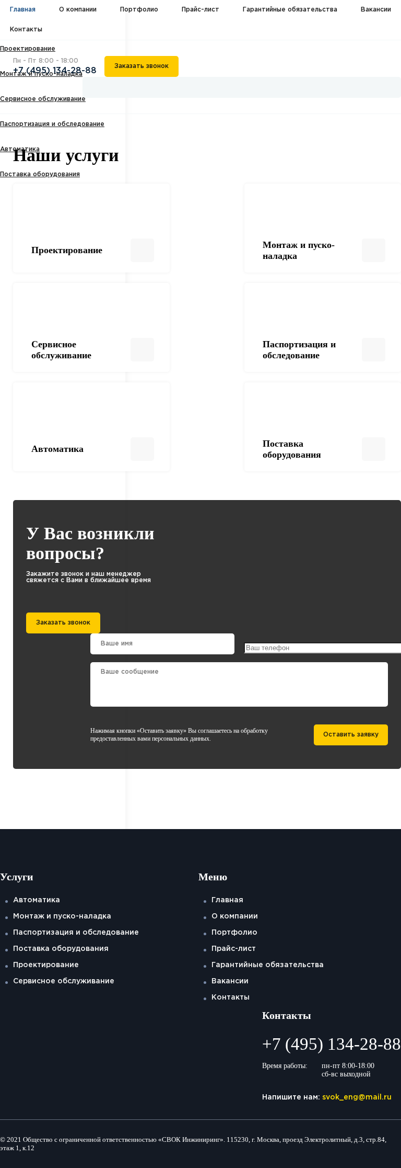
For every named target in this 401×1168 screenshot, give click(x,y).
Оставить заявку (351, 735)
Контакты (26, 29)
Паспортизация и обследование (52, 124)
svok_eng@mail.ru (357, 1097)
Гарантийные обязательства (290, 10)
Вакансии (376, 10)
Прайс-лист (200, 10)
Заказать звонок (141, 66)
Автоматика (20, 149)
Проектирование (46, 965)
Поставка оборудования (40, 174)
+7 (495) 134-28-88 (55, 71)
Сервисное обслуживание (63, 981)
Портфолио (139, 10)
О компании (78, 10)
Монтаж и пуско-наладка (62, 916)
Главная (23, 10)
